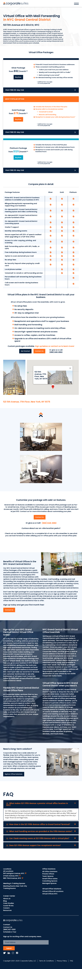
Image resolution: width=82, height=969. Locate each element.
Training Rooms (9, 888)
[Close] (70, 368)
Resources (7, 910)
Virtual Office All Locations (52, 891)
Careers (6, 908)
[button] (53, 387)
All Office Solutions (49, 871)
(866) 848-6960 (49, 523)
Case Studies (8, 903)
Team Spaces (48, 876)
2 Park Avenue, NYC (11, 876)
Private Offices (48, 874)
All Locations (8, 871)
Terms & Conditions (46, 961)
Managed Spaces (49, 883)
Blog (5, 901)
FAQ (71, 961)
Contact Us (7, 927)
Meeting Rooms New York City (15, 886)
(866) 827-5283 (9, 929)
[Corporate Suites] (15, 3)
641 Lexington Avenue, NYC (13, 873)
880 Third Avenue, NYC (12, 878)
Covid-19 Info (8, 906)
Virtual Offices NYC (50, 894)
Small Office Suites (50, 879)
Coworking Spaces (49, 881)
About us (6, 898)
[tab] (41, 804)
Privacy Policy (62, 961)
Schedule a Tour (9, 932)
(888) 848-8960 (55, 352)
